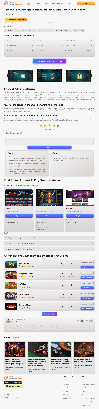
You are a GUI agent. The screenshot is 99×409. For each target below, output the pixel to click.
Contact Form (85, 395)
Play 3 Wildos (87, 287)
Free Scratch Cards (87, 402)
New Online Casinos (68, 388)
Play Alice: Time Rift (87, 298)
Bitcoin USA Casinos (68, 398)
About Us (84, 381)
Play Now (18, 216)
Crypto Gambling (67, 384)
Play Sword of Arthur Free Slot (49, 61)
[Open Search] (28, 3)
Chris (78, 320)
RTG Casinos (66, 395)
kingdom (22, 94)
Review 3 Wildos (87, 283)
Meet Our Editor (86, 388)
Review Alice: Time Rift (87, 293)
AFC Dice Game (86, 405)
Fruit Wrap (11, 101)
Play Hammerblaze (87, 308)
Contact (86, 320)
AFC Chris (11, 15)
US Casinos (66, 391)
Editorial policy (48, 22)
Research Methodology (88, 384)
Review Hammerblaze (87, 304)
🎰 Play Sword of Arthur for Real (16, 19)
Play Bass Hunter (87, 267)
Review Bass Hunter (87, 262)
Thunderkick (56, 94)
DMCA (93, 398)
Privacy (88, 398)
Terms (83, 398)
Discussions (85, 391)
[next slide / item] (91, 75)
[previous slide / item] (8, 75)
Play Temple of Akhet (87, 277)
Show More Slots (49, 314)
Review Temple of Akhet (87, 273)
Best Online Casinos (68, 381)
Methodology (53, 22)
